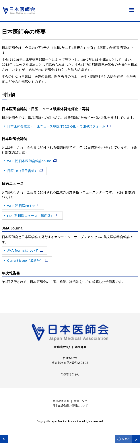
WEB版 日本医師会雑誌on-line (29, 161)
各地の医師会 (61, 401)
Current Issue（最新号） (25, 260)
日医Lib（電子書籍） (22, 171)
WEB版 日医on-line (21, 206)
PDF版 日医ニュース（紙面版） (30, 216)
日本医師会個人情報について (70, 405)
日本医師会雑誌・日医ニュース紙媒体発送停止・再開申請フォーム (56, 126)
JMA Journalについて (22, 250)
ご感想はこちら (70, 374)
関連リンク (80, 401)
